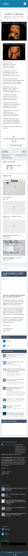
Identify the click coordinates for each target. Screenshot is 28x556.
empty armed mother (11, 383)
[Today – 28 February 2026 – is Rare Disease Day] (4, 362)
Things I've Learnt (21, 395)
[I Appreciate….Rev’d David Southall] (14, 207)
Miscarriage (19, 374)
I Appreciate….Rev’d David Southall (12, 216)
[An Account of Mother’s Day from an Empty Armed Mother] (14, 248)
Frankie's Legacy (12, 16)
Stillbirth (8, 358)
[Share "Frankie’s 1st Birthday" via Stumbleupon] (23, 138)
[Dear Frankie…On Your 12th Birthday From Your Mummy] (4, 380)
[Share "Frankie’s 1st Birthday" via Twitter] (7, 138)
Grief (8, 374)
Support (12, 358)
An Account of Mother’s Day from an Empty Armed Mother (12, 258)
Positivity (21, 394)
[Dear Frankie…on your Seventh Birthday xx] (4, 406)
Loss (16, 374)
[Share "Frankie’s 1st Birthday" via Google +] (10, 138)
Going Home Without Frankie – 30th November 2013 (12, 235)
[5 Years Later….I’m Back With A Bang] (4, 400)
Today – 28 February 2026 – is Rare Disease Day (15, 362)
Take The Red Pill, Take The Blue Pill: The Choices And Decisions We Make (15, 413)
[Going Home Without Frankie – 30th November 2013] (14, 226)
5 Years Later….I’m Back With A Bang (15, 399)
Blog (13, 357)
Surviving (15, 376)
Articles (14, 382)
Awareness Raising (16, 372)
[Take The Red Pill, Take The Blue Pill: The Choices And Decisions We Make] (4, 414)
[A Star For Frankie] (14, 187)
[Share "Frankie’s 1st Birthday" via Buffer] (20, 138)
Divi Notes (10, 552)
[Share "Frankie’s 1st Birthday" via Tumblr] (12, 138)
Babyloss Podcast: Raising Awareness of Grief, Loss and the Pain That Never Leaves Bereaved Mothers (16, 370)
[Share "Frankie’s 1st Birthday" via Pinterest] (15, 138)
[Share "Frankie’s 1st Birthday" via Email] (12, 141)
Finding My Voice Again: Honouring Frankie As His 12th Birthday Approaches (15, 389)
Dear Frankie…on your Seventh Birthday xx (14, 406)
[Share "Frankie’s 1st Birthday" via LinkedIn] (18, 138)
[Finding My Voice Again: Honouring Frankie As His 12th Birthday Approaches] (4, 388)
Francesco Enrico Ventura (9, 18)
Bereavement (9, 373)
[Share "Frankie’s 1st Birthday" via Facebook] (4, 138)
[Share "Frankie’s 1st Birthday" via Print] (15, 141)
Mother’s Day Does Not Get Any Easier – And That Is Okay (16, 355)
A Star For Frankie (7, 197)
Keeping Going (12, 374)
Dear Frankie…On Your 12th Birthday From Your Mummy (15, 380)
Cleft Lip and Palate (18, 392)
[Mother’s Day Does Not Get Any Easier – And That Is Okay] (4, 355)
